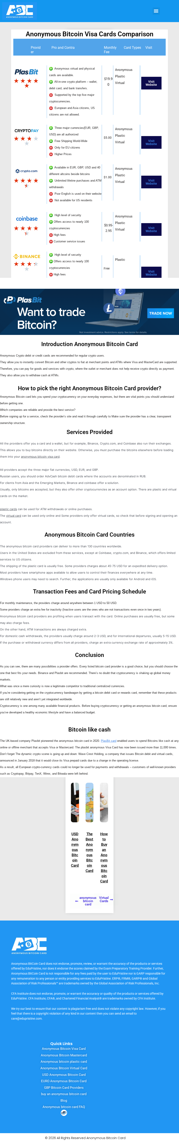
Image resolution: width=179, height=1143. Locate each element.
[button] (156, 11)
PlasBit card (108, 740)
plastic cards (8, 509)
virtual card (13, 515)
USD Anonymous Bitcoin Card (75, 850)
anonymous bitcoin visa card (40, 456)
